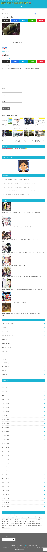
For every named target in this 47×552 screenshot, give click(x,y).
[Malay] (20, 148)
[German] (9, 148)
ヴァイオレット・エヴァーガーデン (37, 521)
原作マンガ (17, 6)
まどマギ (21, 515)
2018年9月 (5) (5, 459)
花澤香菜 (20, 525)
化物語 (17, 523)
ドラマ (4, 351)
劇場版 (13, 523)
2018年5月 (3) (5, 475)
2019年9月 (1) (5, 419)
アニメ (6, 6)
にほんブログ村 (5, 51)
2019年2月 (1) (5, 439)
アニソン (10, 6)
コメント (4, 72)
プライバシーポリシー (20, 545)
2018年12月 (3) (5, 447)
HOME (3, 9)
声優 (13, 6)
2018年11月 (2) (5, 451)
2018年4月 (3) (5, 478)
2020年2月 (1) (5, 407)
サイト (3, 101)
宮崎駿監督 (5, 363)
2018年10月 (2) (5, 455)
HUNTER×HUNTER (8, 323)
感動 (30, 523)
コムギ (33, 517)
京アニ (4, 523)
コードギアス (39, 517)
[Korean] (17, 148)
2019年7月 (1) (5, 423)
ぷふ (17, 515)
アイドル (5, 327)
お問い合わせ (5, 216)
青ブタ (4, 527)
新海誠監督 (5, 367)
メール (4, 95)
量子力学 (40, 525)
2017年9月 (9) (5, 506)
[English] (5, 148)
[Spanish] (26, 148)
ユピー (27, 521)
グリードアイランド (26, 517)
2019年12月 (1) (5, 415)
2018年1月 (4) (5, 490)
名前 (3, 88)
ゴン (4, 519)
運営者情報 (13, 545)
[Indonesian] (11, 148)
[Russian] (24, 148)
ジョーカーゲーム (25, 519)
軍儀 (30, 525)
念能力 (26, 523)
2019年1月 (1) (5, 443)
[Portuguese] (22, 148)
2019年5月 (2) (5, 431)
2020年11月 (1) (5, 395)
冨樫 (8, 523)
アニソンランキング (7, 335)
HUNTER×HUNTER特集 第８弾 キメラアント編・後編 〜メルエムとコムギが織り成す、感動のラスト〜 (23, 253)
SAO (13, 515)
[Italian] (13, 148)
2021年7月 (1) (5, 384)
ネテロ (40, 519)
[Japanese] (15, 148)
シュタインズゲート (10, 519)
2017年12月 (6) (5, 494)
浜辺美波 (4, 525)
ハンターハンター (6, 521)
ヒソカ (13, 521)
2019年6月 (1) (5, 427)
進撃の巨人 (35, 525)
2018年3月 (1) (5, 482)
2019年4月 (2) (5, 435)
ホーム (3, 6)
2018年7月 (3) (5, 467)
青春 (8, 527)
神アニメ (15, 525)
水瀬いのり (39, 523)
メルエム (22, 521)
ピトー (17, 521)
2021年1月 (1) (5, 392)
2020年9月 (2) (5, 399)
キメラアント (14, 517)
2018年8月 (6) (5, 463)
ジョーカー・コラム (7, 347)
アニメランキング (5, 58)
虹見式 (26, 525)
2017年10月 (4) (5, 502)
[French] (7, 148)
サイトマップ (28, 545)
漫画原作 (10, 525)
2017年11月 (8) (5, 498)
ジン (31, 519)
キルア (19, 517)
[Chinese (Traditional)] (3, 148)
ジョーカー (18, 519)
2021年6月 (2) (5, 388)
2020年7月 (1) (5, 403)
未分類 (4, 374)
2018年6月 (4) (5, 471)
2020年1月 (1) (5, 411)
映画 (4, 370)
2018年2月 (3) (5, 486)
